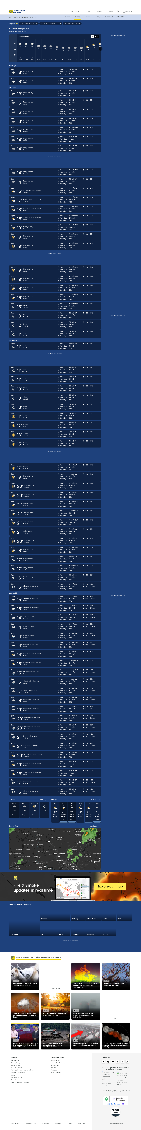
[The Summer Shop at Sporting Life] (124, 928)
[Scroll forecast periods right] (100, 49)
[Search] (118, 11)
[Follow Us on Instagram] (108, 1062)
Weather (16, 17)
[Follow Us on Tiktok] (117, 1062)
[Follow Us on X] (127, 1062)
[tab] (92, 36)
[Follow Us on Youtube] (112, 1062)
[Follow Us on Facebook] (103, 1062)
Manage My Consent (18, 1072)
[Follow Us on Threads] (122, 1062)
